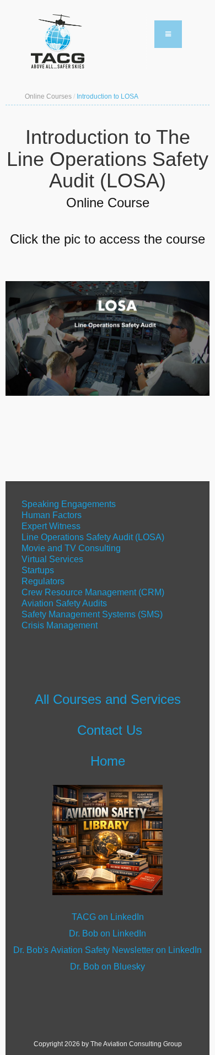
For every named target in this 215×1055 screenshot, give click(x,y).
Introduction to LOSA (107, 96)
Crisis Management (61, 625)
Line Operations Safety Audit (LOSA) (93, 537)
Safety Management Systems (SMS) (92, 614)
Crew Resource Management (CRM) (93, 592)
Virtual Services (52, 559)
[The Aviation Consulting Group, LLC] (85, 41)
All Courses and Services (108, 699)
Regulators (43, 581)
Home (107, 760)
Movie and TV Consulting (71, 548)
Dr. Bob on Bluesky (107, 966)
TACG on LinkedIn (108, 917)
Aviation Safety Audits (64, 603)
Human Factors (52, 515)
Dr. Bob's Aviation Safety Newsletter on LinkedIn (107, 950)
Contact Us (109, 730)
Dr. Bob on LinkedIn (107, 933)
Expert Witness (51, 526)
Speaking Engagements (67, 504)
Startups (38, 570)
